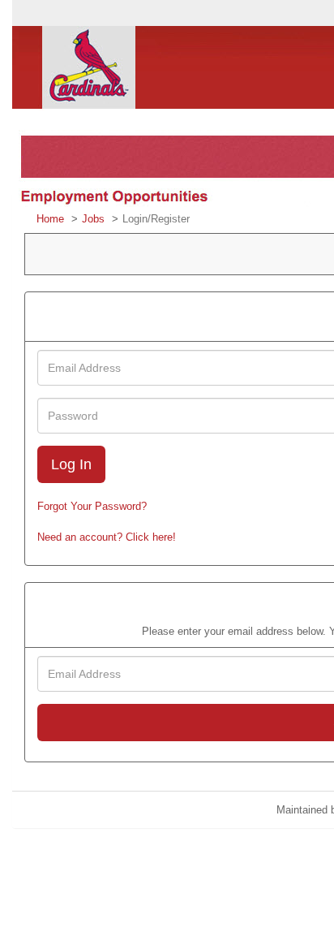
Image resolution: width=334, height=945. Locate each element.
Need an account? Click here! (106, 537)
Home (50, 219)
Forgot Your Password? (92, 506)
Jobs (93, 219)
